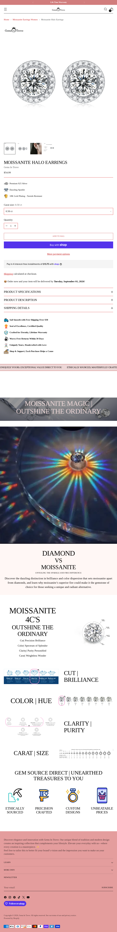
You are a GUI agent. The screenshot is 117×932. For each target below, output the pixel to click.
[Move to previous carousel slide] (104, 387)
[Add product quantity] (15, 226)
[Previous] (33, 2)
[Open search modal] (105, 9)
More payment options (58, 254)
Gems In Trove (11, 167)
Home (6, 19)
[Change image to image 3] (36, 148)
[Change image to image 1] (9, 148)
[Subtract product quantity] (6, 226)
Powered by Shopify (11, 918)
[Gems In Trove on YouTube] (28, 898)
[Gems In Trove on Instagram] (10, 898)
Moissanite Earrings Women (25, 19)
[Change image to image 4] (49, 148)
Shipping (8, 274)
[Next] (84, 2)
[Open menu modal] (5, 9)
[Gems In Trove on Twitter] (24, 898)
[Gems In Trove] (58, 9)
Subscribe (107, 888)
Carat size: (13, 204)
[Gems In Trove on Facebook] (5, 898)
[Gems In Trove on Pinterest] (14, 898)
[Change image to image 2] (23, 148)
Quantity (8, 219)
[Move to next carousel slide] (110, 387)
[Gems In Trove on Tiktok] (19, 898)
